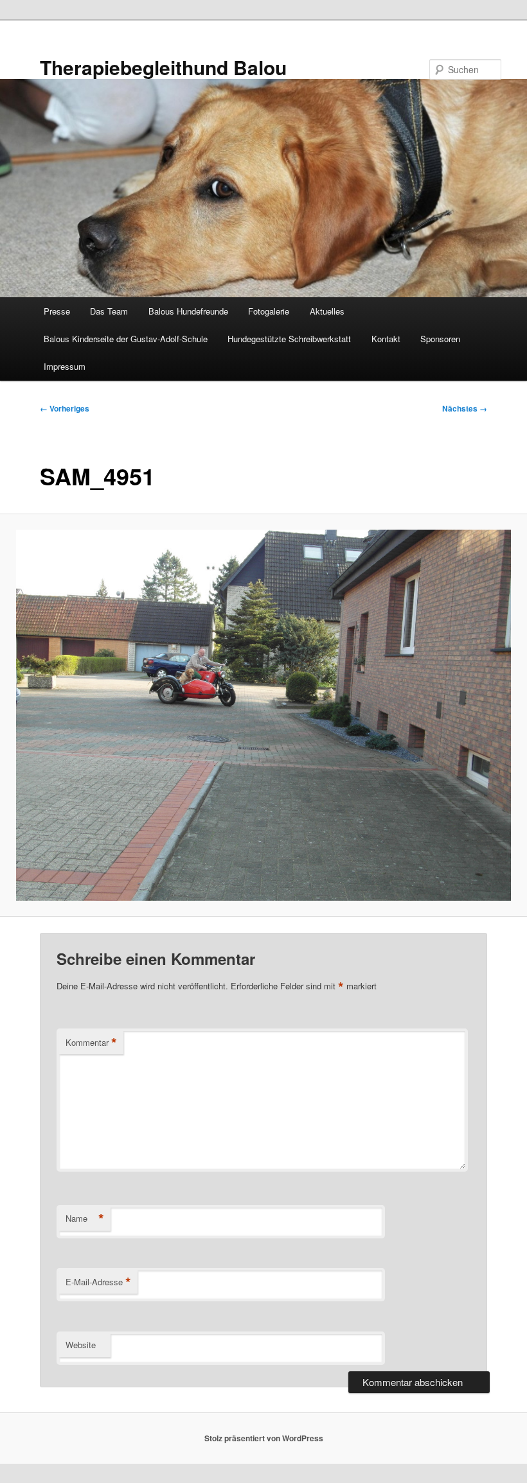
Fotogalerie (268, 311)
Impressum (64, 366)
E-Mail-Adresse (98, 1282)
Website (81, 1345)
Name (85, 1218)
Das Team (109, 311)
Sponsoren (440, 339)
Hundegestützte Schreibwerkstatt (289, 339)
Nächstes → (464, 408)
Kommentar (91, 1042)
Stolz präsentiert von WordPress (263, 1438)
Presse (57, 311)
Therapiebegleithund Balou (163, 67)
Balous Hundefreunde (188, 311)
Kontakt (385, 339)
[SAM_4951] (263, 715)
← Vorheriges (64, 408)
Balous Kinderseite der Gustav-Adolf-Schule (126, 339)
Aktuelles (327, 311)
